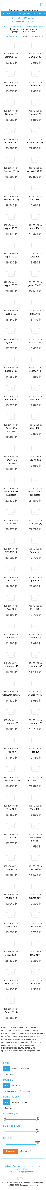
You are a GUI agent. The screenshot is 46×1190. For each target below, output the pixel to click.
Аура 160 (34, 228)
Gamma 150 (35, 85)
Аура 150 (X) (11, 228)
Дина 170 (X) (34, 285)
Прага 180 (35, 580)
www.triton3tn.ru (23, 1168)
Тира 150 (11, 751)
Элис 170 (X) (11, 1011)
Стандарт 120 (11, 637)
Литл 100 (34, 399)
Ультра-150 (35, 897)
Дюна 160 (35, 313)
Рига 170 (34, 608)
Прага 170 (11, 580)
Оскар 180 (11, 523)
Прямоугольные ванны (34, 26)
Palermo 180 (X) (35, 142)
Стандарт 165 (11, 723)
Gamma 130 (35, 56)
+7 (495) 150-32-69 (23, 17)
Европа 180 (11, 399)
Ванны (20, 26)
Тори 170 (11, 837)
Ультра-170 (35, 926)
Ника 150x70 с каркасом (11, 493)
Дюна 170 (11, 342)
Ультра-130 (35, 869)
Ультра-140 (11, 897)
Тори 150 (11, 808)
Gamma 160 (11, 113)
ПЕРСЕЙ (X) (11, 551)
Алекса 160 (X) (34, 170)
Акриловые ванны (30, 1171)
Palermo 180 (11, 142)
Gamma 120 (11, 56)
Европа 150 (35, 342)
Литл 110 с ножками (11, 461)
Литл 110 (34, 427)
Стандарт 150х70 (11, 694)
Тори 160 (34, 808)
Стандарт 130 (35, 637)
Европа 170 (35, 370)
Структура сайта (15, 1171)
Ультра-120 (11, 869)
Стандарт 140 (11, 666)
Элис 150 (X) (11, 983)
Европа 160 (11, 370)
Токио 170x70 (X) (11, 780)
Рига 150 (11, 608)
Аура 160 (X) (11, 256)
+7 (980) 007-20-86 (23, 21)
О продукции (23, 13)
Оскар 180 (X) (35, 523)
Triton (5, 26)
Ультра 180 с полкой (34, 839)
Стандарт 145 (35, 666)
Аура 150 (34, 199)
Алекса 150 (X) (11, 170)
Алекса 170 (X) (11, 199)
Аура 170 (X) (11, 285)
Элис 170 (35, 983)
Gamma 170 (35, 113)
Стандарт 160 (35, 694)
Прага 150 (35, 551)
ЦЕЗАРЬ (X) (11, 954)
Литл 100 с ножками (11, 429)
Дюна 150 (11, 313)
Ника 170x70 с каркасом (35, 493)
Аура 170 (34, 256)
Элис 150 (35, 954)
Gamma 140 (11, 85)
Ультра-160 (11, 926)
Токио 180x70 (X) (35, 780)
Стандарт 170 (35, 723)
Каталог (7, 13)
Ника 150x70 (34, 459)
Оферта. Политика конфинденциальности (23, 1166)
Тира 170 (34, 751)
